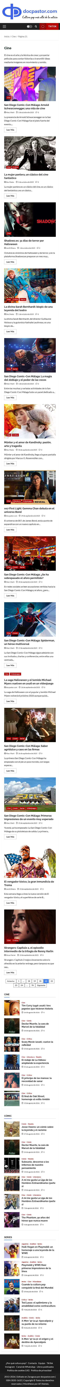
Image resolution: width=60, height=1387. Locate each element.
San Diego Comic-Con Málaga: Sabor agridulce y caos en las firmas (30, 725)
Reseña (39, 1057)
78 (32, 985)
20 (40, 981)
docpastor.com (11, 516)
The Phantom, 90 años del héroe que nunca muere (12, 1219)
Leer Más (11, 130)
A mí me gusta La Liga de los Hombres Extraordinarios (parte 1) (12, 1201)
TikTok (52, 26)
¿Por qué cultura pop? (16, 1363)
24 (22, 985)
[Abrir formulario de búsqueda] (36, 26)
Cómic (15, 567)
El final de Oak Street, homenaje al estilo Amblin (12, 1098)
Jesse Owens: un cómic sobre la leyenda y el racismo (12, 1129)
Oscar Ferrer (11, 955)
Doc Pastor (10, 182)
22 (52, 981)
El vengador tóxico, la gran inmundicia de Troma (30, 860)
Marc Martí (10, 112)
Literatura (17, 501)
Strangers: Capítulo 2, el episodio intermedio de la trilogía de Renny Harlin (30, 926)
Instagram (10, 1366)
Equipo (41, 1363)
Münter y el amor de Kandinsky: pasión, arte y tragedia (30, 421)
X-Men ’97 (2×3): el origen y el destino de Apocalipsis (12, 1341)
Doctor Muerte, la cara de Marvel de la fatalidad (12, 1026)
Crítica (15, 167)
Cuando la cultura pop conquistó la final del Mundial (12, 1286)
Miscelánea (37, 1281)
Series (15, 369)
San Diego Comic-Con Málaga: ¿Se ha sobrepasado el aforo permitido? (30, 553)
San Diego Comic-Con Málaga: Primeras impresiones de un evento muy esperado (30, 794)
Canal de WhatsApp (25, 1366)
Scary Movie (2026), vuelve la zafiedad (12, 1044)
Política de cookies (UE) (18, 1370)
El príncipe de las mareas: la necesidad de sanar (12, 1080)
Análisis (33, 1244)
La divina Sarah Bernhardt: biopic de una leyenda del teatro (30, 285)
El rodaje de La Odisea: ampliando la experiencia (12, 1062)
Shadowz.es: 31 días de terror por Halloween (30, 219)
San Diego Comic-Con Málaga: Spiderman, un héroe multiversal (30, 619)
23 (16, 985)
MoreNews (28, 1383)
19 (34, 981)
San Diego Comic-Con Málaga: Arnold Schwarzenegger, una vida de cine (30, 84)
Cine (8, 98)
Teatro (22, 299)
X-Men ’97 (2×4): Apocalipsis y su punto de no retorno (12, 1323)
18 (29, 981)
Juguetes (25, 1244)
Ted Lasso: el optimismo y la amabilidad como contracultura (12, 1305)
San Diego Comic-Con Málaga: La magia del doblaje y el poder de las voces (30, 355)
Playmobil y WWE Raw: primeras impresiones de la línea (12, 1268)
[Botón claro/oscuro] (29, 26)
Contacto (32, 1363)
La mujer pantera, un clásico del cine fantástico (30, 153)
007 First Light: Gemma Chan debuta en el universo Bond (30, 487)
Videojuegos (27, 501)
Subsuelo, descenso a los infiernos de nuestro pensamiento (12, 1165)
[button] (4, 26)
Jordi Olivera (11, 248)
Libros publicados (45, 1366)
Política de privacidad (41, 1370)
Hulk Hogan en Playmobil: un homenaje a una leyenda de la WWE (12, 1250)
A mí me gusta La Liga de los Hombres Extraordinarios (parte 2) (12, 1183)
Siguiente (41, 985)
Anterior (11, 981)
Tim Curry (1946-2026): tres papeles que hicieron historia (12, 1007)
